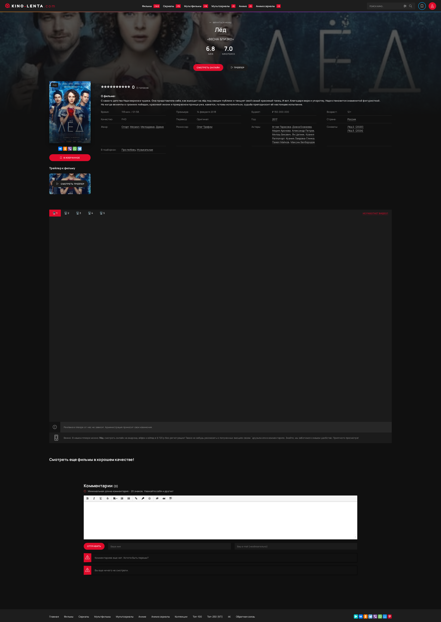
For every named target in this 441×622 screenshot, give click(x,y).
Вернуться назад (222, 22)
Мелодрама (148, 126)
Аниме (245, 6)
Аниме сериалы (268, 6)
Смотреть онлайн (208, 67)
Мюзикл (135, 126)
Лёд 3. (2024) (355, 130)
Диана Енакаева (302, 126)
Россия (351, 119)
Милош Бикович (281, 134)
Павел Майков (280, 142)
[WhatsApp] (75, 149)
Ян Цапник (298, 134)
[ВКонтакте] (60, 149)
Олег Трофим (204, 126)
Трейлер (239, 67)
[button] (87, 499)
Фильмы (150, 6)
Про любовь (129, 149)
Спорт (125, 126)
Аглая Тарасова (281, 126)
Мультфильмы (195, 6)
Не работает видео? (375, 213)
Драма (160, 126)
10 (128, 86)
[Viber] (70, 149)
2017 (274, 119)
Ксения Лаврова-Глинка (300, 138)
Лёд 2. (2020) (355, 126)
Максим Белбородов (303, 142)
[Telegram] (80, 149)
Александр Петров (303, 130)
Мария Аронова (281, 130)
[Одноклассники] (65, 149)
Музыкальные (145, 149)
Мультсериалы (223, 6)
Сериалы (171, 6)
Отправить (94, 546)
